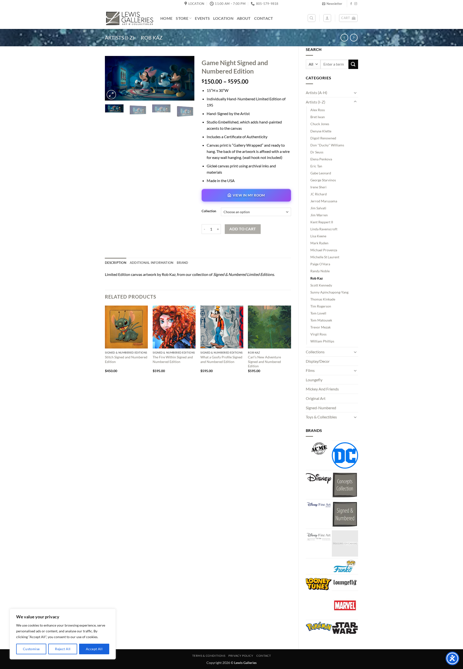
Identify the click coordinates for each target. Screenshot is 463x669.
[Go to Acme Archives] (319, 449)
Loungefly (314, 379)
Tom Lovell (318, 313)
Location (223, 18)
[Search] (311, 18)
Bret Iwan (317, 117)
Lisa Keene (318, 236)
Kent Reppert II (321, 222)
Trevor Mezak (320, 327)
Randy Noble (320, 271)
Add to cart (242, 229)
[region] (63, 634)
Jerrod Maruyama (323, 201)
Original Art (316, 398)
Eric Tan (316, 166)
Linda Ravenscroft (323, 229)
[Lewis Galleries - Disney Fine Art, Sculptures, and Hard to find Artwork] (129, 18)
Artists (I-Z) (119, 37)
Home (166, 18)
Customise (31, 649)
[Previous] (113, 78)
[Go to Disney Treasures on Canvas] (345, 543)
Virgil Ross (318, 334)
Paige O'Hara (320, 264)
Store (182, 18)
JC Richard (318, 194)
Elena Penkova (321, 159)
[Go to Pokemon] (319, 626)
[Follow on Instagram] (355, 4)
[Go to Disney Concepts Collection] (345, 484)
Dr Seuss (316, 152)
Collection (209, 211)
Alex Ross (317, 110)
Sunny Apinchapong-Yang (329, 292)
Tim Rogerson (320, 306)
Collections (315, 351)
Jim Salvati (318, 208)
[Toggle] (355, 93)
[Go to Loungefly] (345, 582)
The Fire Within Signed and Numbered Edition (173, 359)
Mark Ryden (319, 243)
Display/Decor (318, 361)
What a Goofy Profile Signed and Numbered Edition (221, 359)
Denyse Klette (320, 131)
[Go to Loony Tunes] (319, 583)
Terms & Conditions (208, 655)
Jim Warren (319, 215)
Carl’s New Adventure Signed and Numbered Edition (264, 361)
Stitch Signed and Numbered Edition (126, 359)
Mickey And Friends (322, 389)
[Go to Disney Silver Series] (319, 535)
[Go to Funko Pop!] (345, 566)
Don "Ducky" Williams (327, 145)
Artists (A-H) (316, 92)
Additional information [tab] (152, 263)
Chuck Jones (319, 124)
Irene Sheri (318, 187)
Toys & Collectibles (321, 417)
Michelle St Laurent (324, 257)
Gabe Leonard (320, 173)
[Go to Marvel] (345, 605)
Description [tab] (115, 263)
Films (310, 370)
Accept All (94, 649)
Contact (263, 18)
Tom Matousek (321, 320)
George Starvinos (323, 180)
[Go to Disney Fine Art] (319, 504)
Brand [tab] (182, 263)
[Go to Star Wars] (345, 628)
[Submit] (353, 64)
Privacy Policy (240, 655)
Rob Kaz (152, 37)
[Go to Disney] (319, 478)
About (244, 18)
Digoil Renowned (323, 138)
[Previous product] (353, 37)
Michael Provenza (323, 250)
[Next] (186, 78)
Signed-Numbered (321, 407)
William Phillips (322, 341)
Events (202, 18)
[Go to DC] (345, 455)
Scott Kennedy (321, 285)
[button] (332, 3)
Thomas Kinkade (322, 299)
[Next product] (344, 37)
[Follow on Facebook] (351, 4)
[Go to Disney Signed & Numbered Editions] (345, 514)
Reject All (62, 649)
